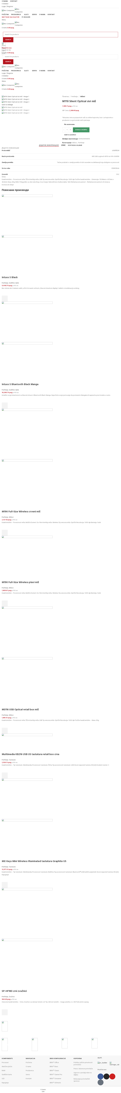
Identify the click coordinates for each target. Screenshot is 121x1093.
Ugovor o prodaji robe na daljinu (83, 1073)
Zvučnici (12, 996)
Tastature (12, 760)
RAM (3, 1070)
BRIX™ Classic (54, 1070)
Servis (28, 1074)
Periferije (5, 283)
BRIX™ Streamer (55, 1078)
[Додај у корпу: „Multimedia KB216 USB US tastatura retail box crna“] (5, 775)
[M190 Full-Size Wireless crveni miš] (27, 433)
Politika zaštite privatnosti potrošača (83, 1063)
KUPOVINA (78, 1058)
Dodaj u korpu (81, 130)
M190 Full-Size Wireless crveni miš (21, 512)
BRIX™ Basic (54, 1066)
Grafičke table (14, 283)
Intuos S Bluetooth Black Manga (20, 384)
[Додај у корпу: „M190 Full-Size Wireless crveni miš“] (5, 533)
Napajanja (5, 1082)
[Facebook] (101, 1076)
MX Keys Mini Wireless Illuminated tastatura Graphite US (34, 861)
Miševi (11, 517)
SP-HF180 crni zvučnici (14, 991)
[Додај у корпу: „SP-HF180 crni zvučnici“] (5, 1012)
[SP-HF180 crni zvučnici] (27, 913)
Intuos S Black (10, 277)
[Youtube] (112, 1076)
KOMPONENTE (7, 1058)
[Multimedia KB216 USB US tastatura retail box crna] (27, 743)
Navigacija (30, 1058)
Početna (29, 1062)
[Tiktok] (101, 1082)
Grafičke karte (7, 1074)
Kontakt (29, 1078)
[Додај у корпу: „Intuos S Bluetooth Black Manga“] (5, 405)
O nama (28, 1066)
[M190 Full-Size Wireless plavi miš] (27, 558)
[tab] (49, 145)
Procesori (5, 1062)
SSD (3, 1078)
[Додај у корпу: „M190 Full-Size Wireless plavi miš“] (5, 603)
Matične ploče (7, 1066)
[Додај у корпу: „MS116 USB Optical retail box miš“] (5, 731)
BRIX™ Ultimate (55, 1082)
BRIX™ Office (54, 1062)
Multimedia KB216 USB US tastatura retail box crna (30, 754)
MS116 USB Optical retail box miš (20, 710)
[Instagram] (106, 1076)
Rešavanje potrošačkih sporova (82, 1080)
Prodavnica (30, 1070)
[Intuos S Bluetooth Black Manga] (27, 321)
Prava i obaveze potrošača (83, 1068)
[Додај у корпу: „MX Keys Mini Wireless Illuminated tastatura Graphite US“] (5, 885)
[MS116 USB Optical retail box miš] (27, 631)
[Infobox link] (60, 1028)
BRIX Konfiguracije (58, 1058)
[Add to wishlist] (5, 293)
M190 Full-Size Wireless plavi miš (20, 582)
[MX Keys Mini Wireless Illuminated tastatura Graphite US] (27, 798)
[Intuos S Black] (27, 215)
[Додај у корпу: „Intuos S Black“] (5, 298)
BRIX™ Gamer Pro (56, 1074)
